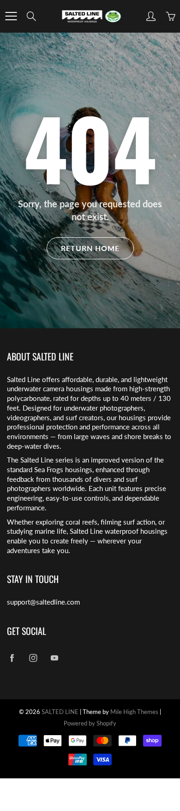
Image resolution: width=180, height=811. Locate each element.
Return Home (90, 248)
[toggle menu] (11, 16)
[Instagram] (33, 658)
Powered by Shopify (90, 723)
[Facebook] (12, 658)
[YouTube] (54, 658)
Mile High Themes (134, 711)
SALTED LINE (60, 711)
